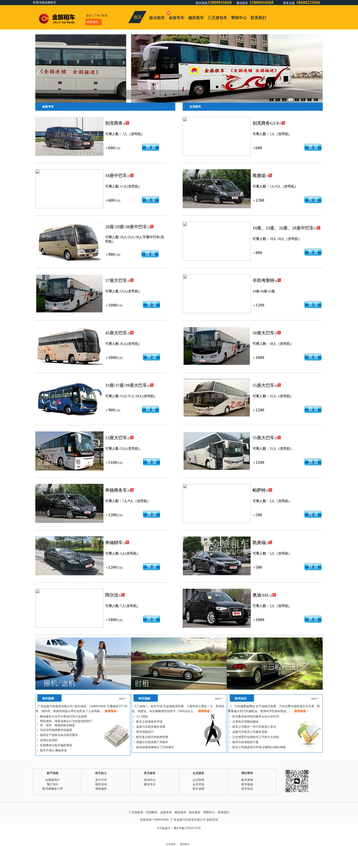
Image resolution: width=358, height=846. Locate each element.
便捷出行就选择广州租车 (152, 742)
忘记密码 (198, 780)
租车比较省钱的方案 (245, 742)
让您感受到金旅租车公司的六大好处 (255, 737)
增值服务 (101, 788)
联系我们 (258, 18)
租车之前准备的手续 (149, 721)
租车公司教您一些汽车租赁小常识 (254, 726)
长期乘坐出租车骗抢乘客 (56, 745)
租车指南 (247, 784)
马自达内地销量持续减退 (56, 730)
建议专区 (150, 784)
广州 (97, 15)
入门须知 (142, 716)
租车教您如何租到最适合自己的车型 (255, 716)
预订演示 (52, 784)
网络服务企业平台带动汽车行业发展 (63, 716)
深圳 (89, 15)
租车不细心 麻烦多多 (53, 750)
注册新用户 (52, 780)
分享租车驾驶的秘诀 (245, 721)
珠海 (104, 15)
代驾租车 (152, 812)
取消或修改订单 (52, 788)
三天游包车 (217, 18)
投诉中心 (150, 780)
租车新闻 (247, 780)
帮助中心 (239, 18)
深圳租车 (185, 844)
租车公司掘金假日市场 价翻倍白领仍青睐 (259, 747)
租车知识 (247, 788)
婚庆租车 (196, 18)
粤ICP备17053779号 (187, 828)
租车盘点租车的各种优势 (152, 737)
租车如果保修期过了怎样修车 (155, 747)
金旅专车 (176, 18)
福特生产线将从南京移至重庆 (59, 735)
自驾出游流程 (48, 740)
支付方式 (101, 780)
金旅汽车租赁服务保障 (150, 726)
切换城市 (92, 22)
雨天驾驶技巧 (145, 732)
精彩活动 (101, 784)
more (123, 698)
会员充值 (198, 784)
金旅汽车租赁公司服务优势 (249, 732)
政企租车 (157, 18)
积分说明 (198, 788)
